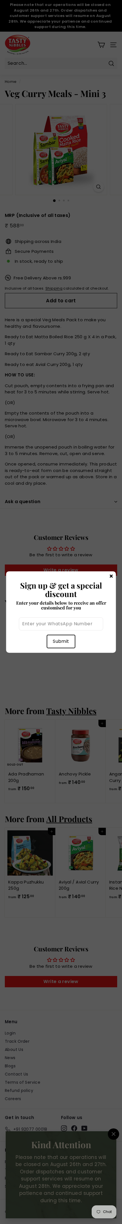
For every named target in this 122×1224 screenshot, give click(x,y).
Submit (61, 641)
